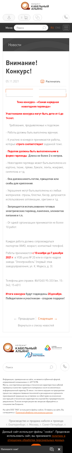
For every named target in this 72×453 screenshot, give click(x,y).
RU (52, 27)
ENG (57, 27)
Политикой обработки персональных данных (34, 412)
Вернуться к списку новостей (36, 325)
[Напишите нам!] (51, 449)
